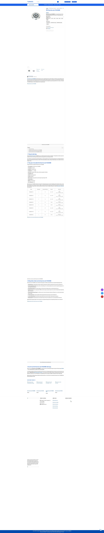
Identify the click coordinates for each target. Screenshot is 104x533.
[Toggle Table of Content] (62, 147)
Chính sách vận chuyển (55, 402)
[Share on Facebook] (46, 30)
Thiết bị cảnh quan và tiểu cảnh (52, 8)
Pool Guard (49, 28)
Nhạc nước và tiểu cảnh (59, 8)
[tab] (30, 77)
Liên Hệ (60, 4)
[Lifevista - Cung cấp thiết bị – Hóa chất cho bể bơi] (31, 2)
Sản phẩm (49, 4)
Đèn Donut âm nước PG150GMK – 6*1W (50, 391)
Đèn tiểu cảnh (49, 27)
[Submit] (58, 2)
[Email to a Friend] (49, 30)
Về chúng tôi (45, 4)
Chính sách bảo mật (55, 400)
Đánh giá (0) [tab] (35, 76)
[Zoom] (28, 67)
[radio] (47, 18)
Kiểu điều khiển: (48, 21)
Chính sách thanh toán (55, 404)
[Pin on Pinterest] (51, 30)
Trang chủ (47, 8)
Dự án (55, 4)
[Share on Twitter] (48, 30)
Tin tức (57, 4)
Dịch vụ (52, 4)
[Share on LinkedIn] (52, 30)
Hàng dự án (52, 27)
